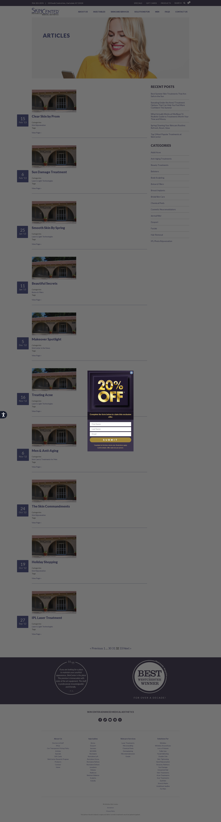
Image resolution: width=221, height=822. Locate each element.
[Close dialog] (131, 373)
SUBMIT (110, 440)
